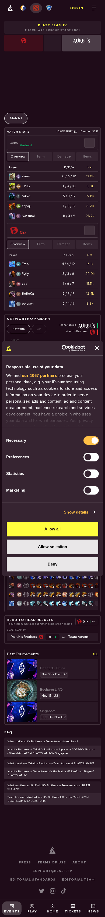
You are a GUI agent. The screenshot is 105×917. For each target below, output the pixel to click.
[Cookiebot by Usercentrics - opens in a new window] (63, 348)
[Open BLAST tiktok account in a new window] (63, 891)
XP (39, 329)
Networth (18, 329)
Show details (76, 512)
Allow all (52, 529)
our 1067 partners (39, 375)
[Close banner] (97, 348)
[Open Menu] (94, 8)
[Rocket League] (49, 8)
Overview (17, 157)
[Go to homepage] (10, 8)
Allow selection (52, 546)
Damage (64, 157)
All (95, 654)
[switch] (91, 457)
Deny (52, 564)
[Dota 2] (36, 8)
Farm (41, 157)
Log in (76, 8)
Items (87, 157)
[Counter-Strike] (23, 8)
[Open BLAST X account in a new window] (41, 891)
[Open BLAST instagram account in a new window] (52, 891)
